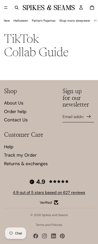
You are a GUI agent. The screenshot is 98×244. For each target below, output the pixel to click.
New (7, 21)
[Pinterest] (62, 236)
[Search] (16, 7)
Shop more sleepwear (74, 21)
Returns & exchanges (26, 164)
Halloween (21, 21)
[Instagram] (44, 236)
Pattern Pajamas (44, 21)
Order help (15, 112)
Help (8, 147)
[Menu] (6, 7)
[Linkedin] (54, 236)
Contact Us (16, 120)
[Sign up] (88, 116)
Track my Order (20, 155)
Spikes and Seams (55, 215)
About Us (13, 103)
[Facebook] (36, 236)
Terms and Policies (49, 225)
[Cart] (91, 7)
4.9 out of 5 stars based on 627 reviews (49, 192)
